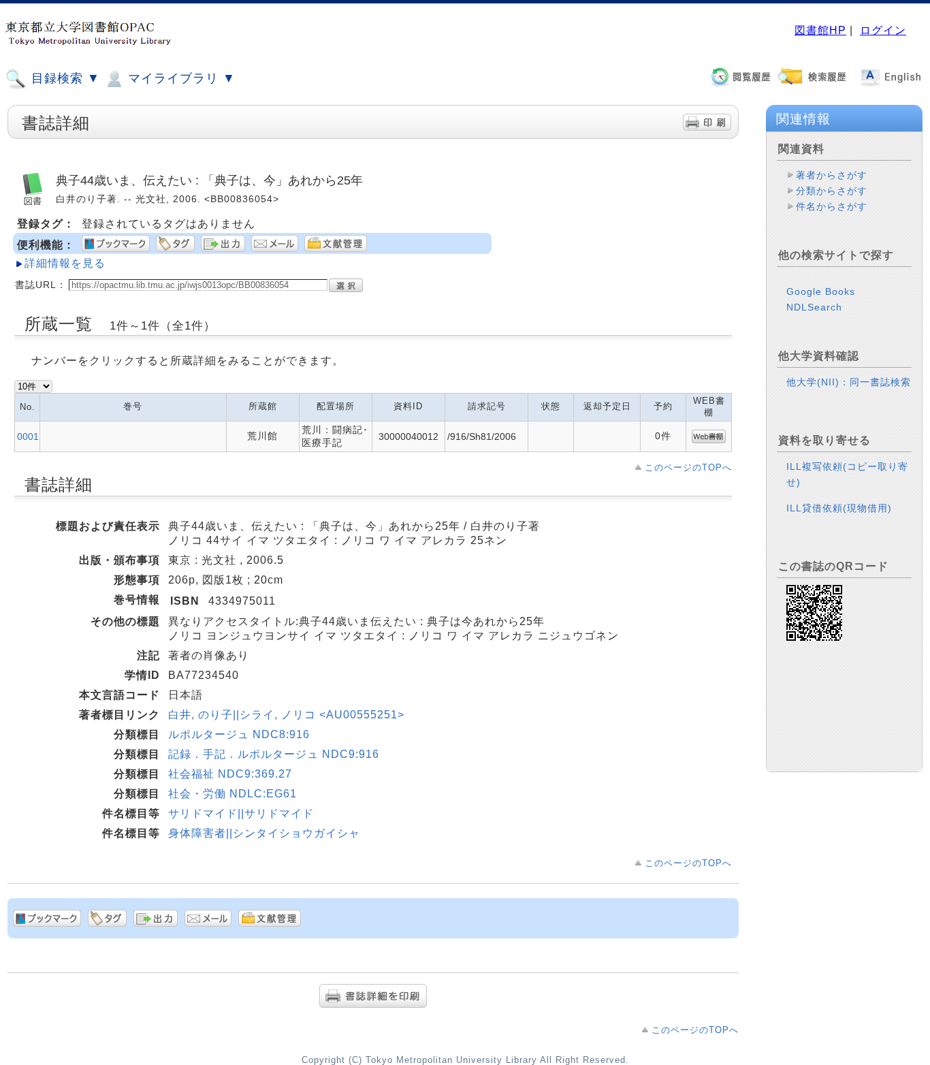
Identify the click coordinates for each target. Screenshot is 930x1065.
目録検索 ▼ (63, 78)
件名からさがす (831, 206)
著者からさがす (831, 175)
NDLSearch (814, 307)
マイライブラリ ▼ (180, 78)
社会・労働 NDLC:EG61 (232, 793)
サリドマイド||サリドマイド (241, 813)
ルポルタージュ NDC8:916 (239, 734)
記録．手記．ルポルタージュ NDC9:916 (273, 754)
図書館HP (820, 30)
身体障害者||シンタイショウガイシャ (264, 833)
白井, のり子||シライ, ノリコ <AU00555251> (286, 714)
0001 (28, 436)
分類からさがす (831, 190)
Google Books (820, 291)
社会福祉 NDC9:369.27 (230, 774)
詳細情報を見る (65, 263)
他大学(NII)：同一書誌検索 (848, 382)
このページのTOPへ (688, 467)
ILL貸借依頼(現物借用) (839, 508)
